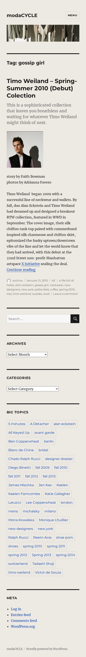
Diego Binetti (19, 468)
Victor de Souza (48, 572)
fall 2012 (31, 476)
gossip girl (42, 285)
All (53, 280)
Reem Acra (42, 537)
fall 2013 (49, 476)
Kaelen (62, 485)
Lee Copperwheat (41, 503)
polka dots (42, 289)
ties (9, 293)
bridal (43, 450)
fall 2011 (14, 476)
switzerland (18, 564)
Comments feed (24, 621)
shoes (13, 546)
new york (27, 289)
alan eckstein (24, 285)
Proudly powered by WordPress (47, 649)
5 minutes (16, 424)
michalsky (31, 511)
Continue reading (21, 270)
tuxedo (37, 293)
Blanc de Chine (21, 450)
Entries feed (21, 615)
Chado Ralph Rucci (24, 459)
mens (13, 511)
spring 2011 (56, 546)
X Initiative (31, 264)
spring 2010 (67, 289)
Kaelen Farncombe (24, 494)
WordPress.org (23, 626)
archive (18, 280)
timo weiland (22, 293)
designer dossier (59, 459)
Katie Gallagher (57, 494)
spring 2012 (17, 555)
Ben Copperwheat (23, 441)
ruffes (54, 289)
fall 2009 (42, 468)
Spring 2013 (41, 555)
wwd (46, 293)
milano (50, 511)
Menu (72, 15)
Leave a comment (65, 293)
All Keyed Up (19, 433)
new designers (20, 529)
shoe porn (64, 537)
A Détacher (39, 424)
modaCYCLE (22, 15)
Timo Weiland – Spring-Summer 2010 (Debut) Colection (42, 88)
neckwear (56, 285)
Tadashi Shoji (43, 564)
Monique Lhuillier (53, 520)
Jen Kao (45, 485)
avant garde (44, 433)
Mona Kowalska (21, 520)
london (67, 503)
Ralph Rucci (18, 537)
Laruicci (14, 503)
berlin (49, 441)
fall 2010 (60, 468)
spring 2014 (65, 555)
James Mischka (21, 485)
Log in (16, 609)
